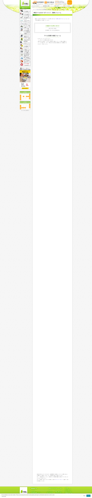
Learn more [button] (4, 496)
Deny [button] (84, 495)
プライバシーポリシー (59, 479)
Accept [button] (88, 495)
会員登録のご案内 (46, 5)
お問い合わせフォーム (60, 18)
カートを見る (67, 5)
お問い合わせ (56, 5)
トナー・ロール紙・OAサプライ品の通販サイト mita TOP (42, 9)
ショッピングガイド (36, 5)
